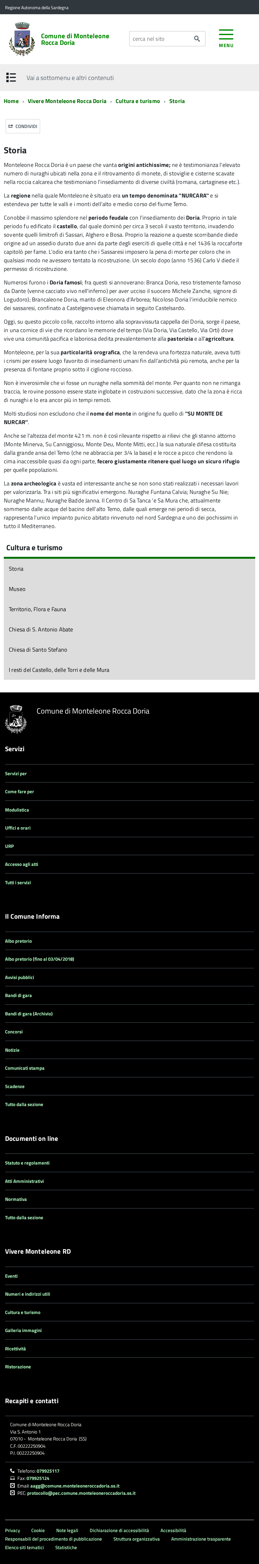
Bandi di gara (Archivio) (29, 1013)
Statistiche (66, 1547)
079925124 (38, 1478)
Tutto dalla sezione (24, 1104)
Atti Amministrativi (24, 1181)
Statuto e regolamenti (27, 1162)
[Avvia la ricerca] (197, 39)
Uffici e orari (18, 827)
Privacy (12, 1530)
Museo (17, 589)
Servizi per (16, 773)
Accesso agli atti (21, 864)
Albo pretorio (18, 941)
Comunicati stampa (25, 1068)
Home (11, 101)
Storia (177, 101)
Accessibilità (173, 1530)
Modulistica (17, 809)
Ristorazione (18, 1366)
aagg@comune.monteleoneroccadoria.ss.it (74, 1485)
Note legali (67, 1530)
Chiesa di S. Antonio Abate (41, 629)
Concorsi (14, 1031)
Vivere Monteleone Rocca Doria (67, 101)
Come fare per (19, 791)
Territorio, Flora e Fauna (37, 609)
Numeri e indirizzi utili (27, 1294)
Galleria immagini (23, 1330)
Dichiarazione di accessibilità (119, 1530)
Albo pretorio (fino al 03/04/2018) (39, 959)
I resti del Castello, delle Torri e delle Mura (59, 670)
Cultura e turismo (138, 101)
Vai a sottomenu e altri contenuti (70, 77)
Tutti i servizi (18, 882)
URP (9, 846)
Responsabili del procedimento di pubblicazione (53, 1539)
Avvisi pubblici (19, 977)
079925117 (48, 1471)
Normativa (16, 1199)
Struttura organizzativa (136, 1539)
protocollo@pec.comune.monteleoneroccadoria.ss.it (81, 1493)
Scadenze (15, 1086)
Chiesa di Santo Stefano (38, 649)
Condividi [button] (26, 126)
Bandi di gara (18, 995)
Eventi (11, 1276)
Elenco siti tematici (24, 1547)
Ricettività (15, 1348)
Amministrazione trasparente (201, 1539)
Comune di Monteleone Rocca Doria (75, 39)
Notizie (12, 1050)
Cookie (38, 1530)
